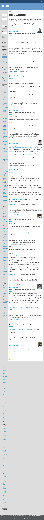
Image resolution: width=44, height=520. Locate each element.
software (11, 172)
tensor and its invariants (5, 274)
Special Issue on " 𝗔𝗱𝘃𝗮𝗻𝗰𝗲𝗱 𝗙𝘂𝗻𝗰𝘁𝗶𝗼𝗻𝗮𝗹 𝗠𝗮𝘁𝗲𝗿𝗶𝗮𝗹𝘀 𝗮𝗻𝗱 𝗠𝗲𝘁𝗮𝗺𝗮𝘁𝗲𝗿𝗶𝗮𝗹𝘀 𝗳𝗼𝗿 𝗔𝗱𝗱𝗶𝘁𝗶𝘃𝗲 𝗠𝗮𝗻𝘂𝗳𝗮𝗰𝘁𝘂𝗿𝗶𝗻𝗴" (7, 159)
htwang (15, 71)
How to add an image (4, 379)
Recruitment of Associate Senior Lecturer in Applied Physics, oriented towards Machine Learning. (5, 123)
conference (11, 251)
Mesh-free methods (4, 238)
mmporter (16, 107)
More (6, 202)
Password (3, 17)
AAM (3, 285)
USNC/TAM (5, 315)
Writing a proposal (4, 267)
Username (4, 13)
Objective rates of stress (5, 242)
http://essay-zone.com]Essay (18, 199)
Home (10, 11)
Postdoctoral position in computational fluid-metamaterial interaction (6, 147)
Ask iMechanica (5, 368)
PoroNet (4, 307)
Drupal (12, 516)
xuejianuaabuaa (17, 140)
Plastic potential (5, 245)
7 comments (20, 94)
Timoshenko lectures (5, 255)
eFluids (4, 316)
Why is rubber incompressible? (5, 261)
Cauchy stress (4, 218)
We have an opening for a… (4, 407)
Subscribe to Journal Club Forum (9, 359)
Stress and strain (5, 250)
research (11, 35)
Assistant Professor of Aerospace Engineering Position (5, 105)
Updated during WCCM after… (4, 416)
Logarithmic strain (5, 230)
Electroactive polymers (5, 302)
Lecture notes (4, 390)
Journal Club (4, 387)
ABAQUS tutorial (4, 215)
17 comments (20, 232)
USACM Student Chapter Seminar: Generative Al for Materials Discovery (5, 195)
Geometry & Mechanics (5, 222)
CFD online (4, 297)
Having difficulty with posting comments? (5, 373)
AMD (4, 287)
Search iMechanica (5, 71)
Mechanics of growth (5, 233)
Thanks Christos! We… (4, 476)
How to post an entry (4, 384)
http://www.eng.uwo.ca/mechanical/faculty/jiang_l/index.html (24, 147)
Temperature (5, 253)
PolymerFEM (5, 305)
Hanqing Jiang (17, 284)
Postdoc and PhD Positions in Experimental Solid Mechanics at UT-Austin (5, 95)
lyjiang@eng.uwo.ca (28, 154)
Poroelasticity (5, 248)
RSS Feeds (4, 393)
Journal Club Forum (13, 31)
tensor (4, 277)
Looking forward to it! (4, 441)
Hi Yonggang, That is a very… (5, 497)
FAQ (3, 396)
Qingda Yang (16, 319)
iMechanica (5, 6)
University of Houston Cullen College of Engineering (21, 518)
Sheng (15, 244)
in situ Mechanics (5, 270)
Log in (18, 62)
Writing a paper (4, 264)
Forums (4, 69)
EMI (3, 299)
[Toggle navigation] (41, 6)
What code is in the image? (4, 30)
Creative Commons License (37, 515)
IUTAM (4, 304)
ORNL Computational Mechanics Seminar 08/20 (6, 186)
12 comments (20, 329)
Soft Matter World (4, 312)
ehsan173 (16, 28)
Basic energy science (4, 290)
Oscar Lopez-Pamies (18, 342)
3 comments (20, 125)
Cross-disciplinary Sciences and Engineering (19, 255)
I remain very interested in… (5, 430)
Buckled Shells (4, 294)
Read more (12, 62)
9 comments (20, 307)
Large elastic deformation (5, 227)
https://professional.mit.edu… (9, 423)
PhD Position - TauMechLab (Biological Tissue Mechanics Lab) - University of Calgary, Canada (5, 175)
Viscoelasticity (5, 257)
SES (3, 309)
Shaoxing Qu (16, 214)
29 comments (20, 349)
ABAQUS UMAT (4, 212)
